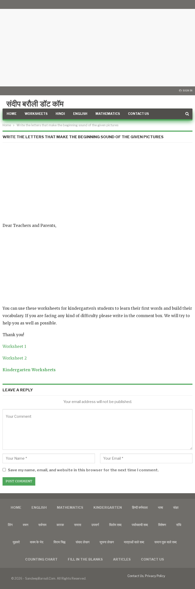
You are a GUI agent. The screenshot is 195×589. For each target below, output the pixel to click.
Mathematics (107, 114)
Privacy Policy (155, 576)
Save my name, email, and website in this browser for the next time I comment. (83, 470)
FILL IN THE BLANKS (85, 559)
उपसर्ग (95, 525)
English (80, 114)
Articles (122, 559)
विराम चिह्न (60, 542)
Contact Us (138, 114)
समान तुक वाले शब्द (165, 542)
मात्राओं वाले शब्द (134, 542)
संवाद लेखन (82, 542)
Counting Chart (41, 559)
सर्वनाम (42, 525)
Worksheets (36, 114)
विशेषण (162, 525)
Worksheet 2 (15, 358)
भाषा (160, 507)
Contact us (152, 559)
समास (77, 525)
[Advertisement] (97, 43)
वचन (25, 525)
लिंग (10, 525)
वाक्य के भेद (36, 542)
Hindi (60, 114)
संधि (178, 525)
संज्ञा (175, 507)
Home (12, 114)
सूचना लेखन (107, 542)
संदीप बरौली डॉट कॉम (35, 103)
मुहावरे (16, 542)
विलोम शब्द (115, 525)
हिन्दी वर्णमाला (140, 507)
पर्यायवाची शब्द (140, 525)
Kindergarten (107, 507)
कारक (60, 525)
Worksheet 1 (14, 346)
